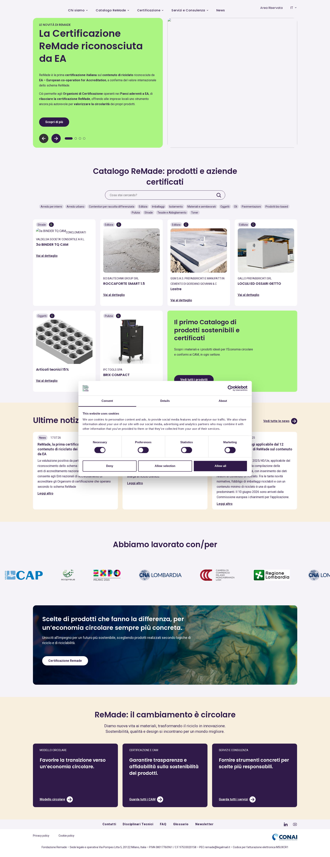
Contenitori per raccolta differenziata (111, 206)
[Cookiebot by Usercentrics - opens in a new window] (230, 388)
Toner (194, 212)
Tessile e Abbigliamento (171, 212)
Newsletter (204, 824)
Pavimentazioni (251, 206)
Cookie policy (66, 835)
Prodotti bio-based (276, 206)
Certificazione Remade (65, 661)
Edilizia (143, 206)
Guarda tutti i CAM (142, 799)
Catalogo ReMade (111, 10)
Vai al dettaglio (47, 256)
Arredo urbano (75, 206)
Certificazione (148, 10)
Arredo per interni (51, 206)
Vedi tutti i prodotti (193, 379)
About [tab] (223, 401)
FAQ (163, 824)
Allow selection (165, 466)
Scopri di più (54, 122)
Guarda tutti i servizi (233, 799)
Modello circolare (52, 799)
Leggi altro (45, 493)
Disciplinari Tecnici (138, 824)
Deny (109, 466)
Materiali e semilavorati (201, 206)
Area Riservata (271, 8)
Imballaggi (158, 206)
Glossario (181, 824)
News (220, 10)
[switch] (143, 450)
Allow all (220, 466)
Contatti (109, 824)
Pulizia (136, 212)
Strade (148, 212)
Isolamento (176, 206)
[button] (56, 138)
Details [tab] (165, 401)
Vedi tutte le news (276, 421)
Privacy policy (41, 835)
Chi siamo (76, 10)
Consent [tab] (107, 401)
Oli (235, 206)
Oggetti (224, 206)
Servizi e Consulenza (188, 10)
